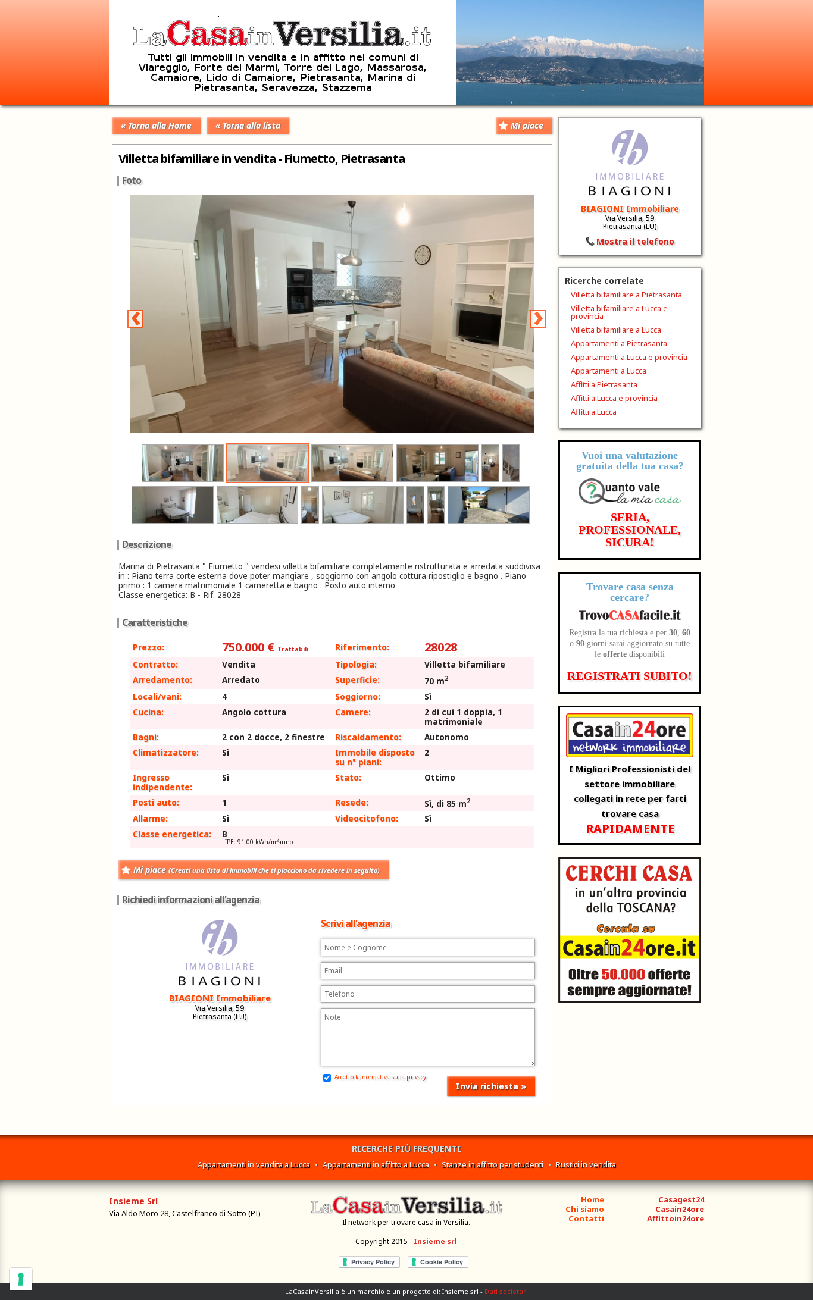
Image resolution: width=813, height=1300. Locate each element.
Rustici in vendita (586, 1164)
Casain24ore (679, 1209)
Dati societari (506, 1291)
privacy (416, 1077)
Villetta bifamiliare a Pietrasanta (626, 294)
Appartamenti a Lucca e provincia (629, 357)
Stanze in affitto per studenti (492, 1164)
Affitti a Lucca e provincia (614, 398)
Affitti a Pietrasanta (604, 384)
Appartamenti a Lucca (608, 370)
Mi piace (527, 125)
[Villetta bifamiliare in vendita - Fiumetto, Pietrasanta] (401, 429)
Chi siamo (584, 1209)
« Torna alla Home (156, 125)
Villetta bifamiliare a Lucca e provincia (619, 312)
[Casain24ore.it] (629, 999)
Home (592, 1199)
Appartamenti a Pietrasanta (619, 343)
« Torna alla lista (247, 125)
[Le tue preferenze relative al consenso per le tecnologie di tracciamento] (21, 1279)
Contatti (586, 1218)
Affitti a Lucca (594, 411)
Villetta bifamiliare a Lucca (616, 329)
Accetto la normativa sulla (379, 1077)
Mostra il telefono (635, 241)
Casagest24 (681, 1199)
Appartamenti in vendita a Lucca (254, 1164)
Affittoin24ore (675, 1218)
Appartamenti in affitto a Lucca (376, 1164)
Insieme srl (435, 1241)
